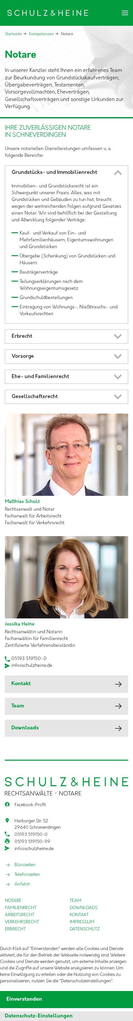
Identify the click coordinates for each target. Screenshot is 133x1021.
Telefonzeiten (27, 875)
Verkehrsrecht (22, 922)
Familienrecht (20, 908)
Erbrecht (15, 929)
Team (17, 706)
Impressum (82, 922)
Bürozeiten (25, 865)
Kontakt (21, 683)
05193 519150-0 (28, 658)
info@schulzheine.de (31, 665)
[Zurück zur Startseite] (46, 13)
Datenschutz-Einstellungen (39, 1016)
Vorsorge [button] (23, 356)
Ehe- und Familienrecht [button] (40, 376)
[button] (125, 13)
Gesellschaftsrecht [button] (35, 396)
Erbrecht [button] (22, 336)
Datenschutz (85, 929)
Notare (13, 901)
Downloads (25, 728)
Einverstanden (24, 999)
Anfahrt (22, 884)
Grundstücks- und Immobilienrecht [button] (54, 172)
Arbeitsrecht (20, 915)
